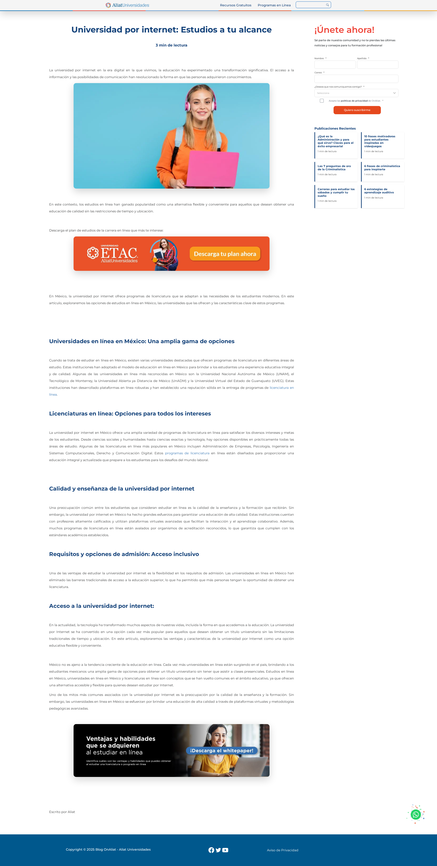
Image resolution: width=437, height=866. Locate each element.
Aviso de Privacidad (282, 850)
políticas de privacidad (354, 100)
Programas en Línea (274, 5)
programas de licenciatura (187, 453)
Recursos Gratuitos (235, 5)
